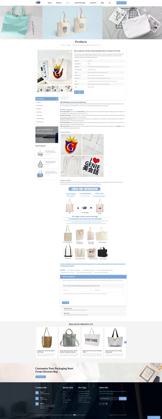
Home (50, 3)
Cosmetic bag (39, 122)
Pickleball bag (39, 105)
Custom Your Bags (80, 3)
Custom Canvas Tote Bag (84, 402)
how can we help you (45, 130)
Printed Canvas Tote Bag (83, 391)
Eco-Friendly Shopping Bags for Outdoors (105, 270)
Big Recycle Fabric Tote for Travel (67, 272)
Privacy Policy (123, 415)
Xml (118, 415)
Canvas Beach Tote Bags (83, 393)
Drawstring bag (40, 118)
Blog (102, 3)
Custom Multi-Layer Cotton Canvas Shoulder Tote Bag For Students (68, 351)
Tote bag (68, 45)
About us (65, 395)
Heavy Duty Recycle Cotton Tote (88, 270)
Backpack (38, 108)
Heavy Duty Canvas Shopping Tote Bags (84, 272)
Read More (47, 154)
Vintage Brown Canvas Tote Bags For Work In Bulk (46, 351)
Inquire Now (80, 92)
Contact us (65, 402)
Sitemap (111, 415)
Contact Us (93, 3)
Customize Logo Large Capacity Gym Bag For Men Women (51, 172)
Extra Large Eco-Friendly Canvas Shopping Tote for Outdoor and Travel (83, 285)
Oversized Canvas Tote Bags (84, 397)
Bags (67, 3)
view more (41, 139)
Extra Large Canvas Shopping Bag (73, 270)
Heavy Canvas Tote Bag (83, 395)
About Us (59, 3)
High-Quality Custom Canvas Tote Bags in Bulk (50, 151)
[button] (125, 342)
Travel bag (38, 112)
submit (122, 398)
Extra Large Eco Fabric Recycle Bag (100, 272)
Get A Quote (122, 2)
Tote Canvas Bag (82, 400)
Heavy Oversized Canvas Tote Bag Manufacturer (50, 162)
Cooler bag (39, 115)
